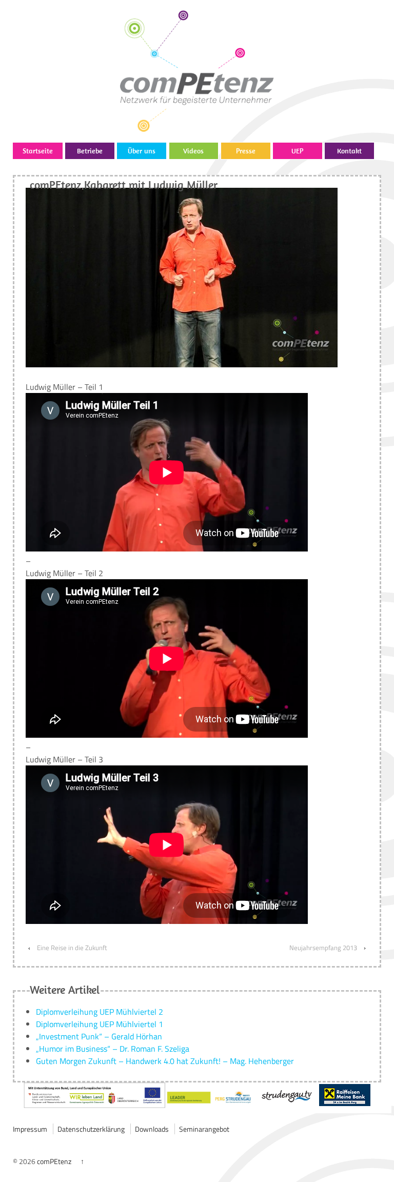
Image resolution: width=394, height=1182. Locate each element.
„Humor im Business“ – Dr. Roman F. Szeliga (112, 1048)
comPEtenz (54, 1161)
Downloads (152, 1129)
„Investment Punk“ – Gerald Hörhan (99, 1036)
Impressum (30, 1129)
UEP (297, 150)
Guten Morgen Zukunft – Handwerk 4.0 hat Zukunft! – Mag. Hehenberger (165, 1061)
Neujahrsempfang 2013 (323, 947)
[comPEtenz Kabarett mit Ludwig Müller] (182, 276)
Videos (193, 150)
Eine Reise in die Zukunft (72, 947)
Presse (245, 150)
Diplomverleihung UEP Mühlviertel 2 (99, 1012)
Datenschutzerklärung (91, 1129)
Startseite (38, 150)
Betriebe (90, 150)
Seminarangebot (204, 1129)
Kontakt (349, 150)
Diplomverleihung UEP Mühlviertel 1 (99, 1024)
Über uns (141, 150)
